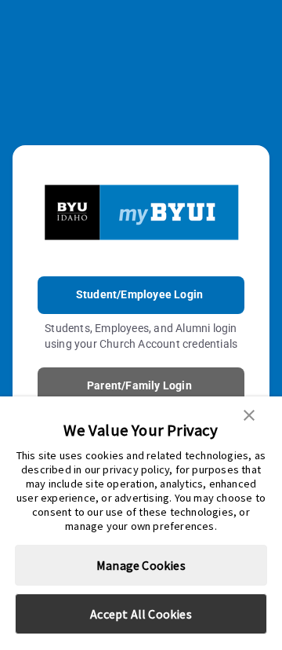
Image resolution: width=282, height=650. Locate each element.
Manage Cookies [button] (141, 565)
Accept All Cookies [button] (141, 614)
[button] (249, 414)
